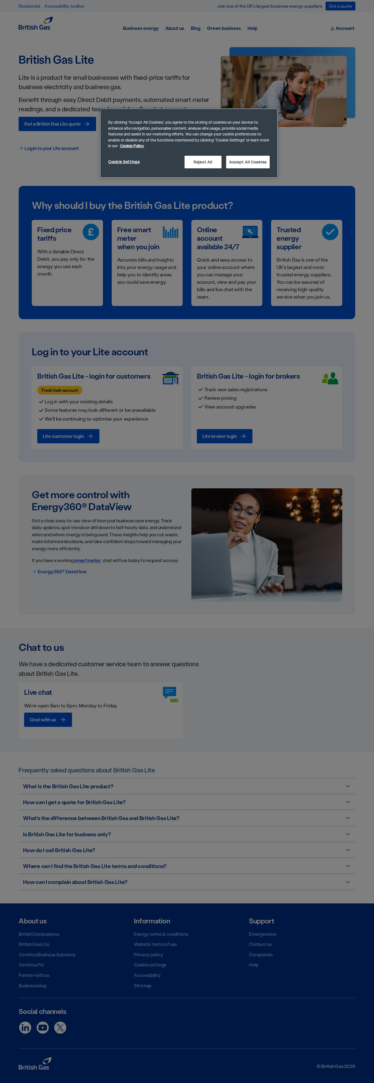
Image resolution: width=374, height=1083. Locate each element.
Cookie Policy (132, 145)
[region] (189, 143)
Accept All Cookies (248, 162)
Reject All (203, 162)
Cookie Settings (124, 161)
